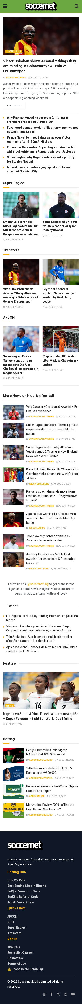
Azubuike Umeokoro (41, 760)
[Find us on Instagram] (65, 994)
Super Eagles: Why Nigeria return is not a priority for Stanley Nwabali (60, 226)
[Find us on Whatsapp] (44, 994)
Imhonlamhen (37, 528)
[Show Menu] (5, 6)
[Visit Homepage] (41, 6)
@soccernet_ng (38, 584)
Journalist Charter (20, 952)
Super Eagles (16, 927)
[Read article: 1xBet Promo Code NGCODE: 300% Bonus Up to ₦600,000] (13, 773)
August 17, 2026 (57, 796)
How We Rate (16, 880)
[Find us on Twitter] (58, 994)
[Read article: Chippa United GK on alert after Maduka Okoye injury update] (61, 339)
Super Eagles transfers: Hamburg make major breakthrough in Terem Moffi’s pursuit (52, 429)
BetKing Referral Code (22, 896)
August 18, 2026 (65, 778)
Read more (16, 105)
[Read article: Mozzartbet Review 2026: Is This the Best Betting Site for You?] (13, 810)
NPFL (11, 922)
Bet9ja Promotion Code (23, 891)
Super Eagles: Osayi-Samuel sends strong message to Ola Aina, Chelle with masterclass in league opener (20, 364)
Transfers (13, 51)
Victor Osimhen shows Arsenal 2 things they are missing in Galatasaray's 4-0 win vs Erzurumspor (39, 66)
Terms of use (16, 963)
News (9, 705)
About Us (13, 947)
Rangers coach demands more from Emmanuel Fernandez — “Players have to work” (51, 496)
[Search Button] (77, 6)
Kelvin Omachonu (16, 78)
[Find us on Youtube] (73, 994)
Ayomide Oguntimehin (41, 417)
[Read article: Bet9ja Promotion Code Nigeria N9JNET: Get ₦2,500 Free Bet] (13, 755)
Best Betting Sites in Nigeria (26, 885)
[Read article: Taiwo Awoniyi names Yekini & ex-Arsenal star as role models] (13, 541)
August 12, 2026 (13, 724)
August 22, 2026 (39, 78)
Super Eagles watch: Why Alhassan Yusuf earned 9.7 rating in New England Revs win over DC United (52, 451)
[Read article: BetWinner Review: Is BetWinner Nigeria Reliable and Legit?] (13, 791)
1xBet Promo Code (20, 902)
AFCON (12, 916)
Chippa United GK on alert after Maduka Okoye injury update (60, 360)
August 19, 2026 (66, 506)
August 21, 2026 (65, 760)
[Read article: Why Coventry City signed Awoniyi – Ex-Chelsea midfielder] (13, 412)
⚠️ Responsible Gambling (25, 969)
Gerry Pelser (37, 796)
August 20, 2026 (66, 417)
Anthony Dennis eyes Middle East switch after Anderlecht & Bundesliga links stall (50, 558)
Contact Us (15, 958)
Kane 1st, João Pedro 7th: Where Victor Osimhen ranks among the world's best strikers (52, 473)
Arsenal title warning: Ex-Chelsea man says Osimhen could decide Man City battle (51, 518)
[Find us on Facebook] (51, 994)
